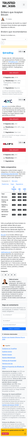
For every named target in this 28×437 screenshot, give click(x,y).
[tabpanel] (14, 202)
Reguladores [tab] (19, 184)
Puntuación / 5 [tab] (6, 181)
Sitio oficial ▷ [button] (14, 73)
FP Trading (13, 188)
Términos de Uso (7, 363)
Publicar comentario (14, 329)
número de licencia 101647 (10, 405)
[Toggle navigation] (24, 4)
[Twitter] (8, 274)
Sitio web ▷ (5, 433)
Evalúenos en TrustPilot (9, 348)
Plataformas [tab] (5, 184)
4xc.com (4, 106)
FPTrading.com (13, 62)
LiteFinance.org (5, 252)
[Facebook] (11, 274)
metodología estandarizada (9, 174)
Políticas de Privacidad (9, 360)
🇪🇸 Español (6, 345)
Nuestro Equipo (7, 354)
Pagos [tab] (12, 184)
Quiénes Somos (7, 351)
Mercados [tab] (15, 181)
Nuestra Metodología (8, 357)
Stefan (10, 19)
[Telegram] (5, 274)
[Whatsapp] (2, 274)
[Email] (14, 274)
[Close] (25, 434)
